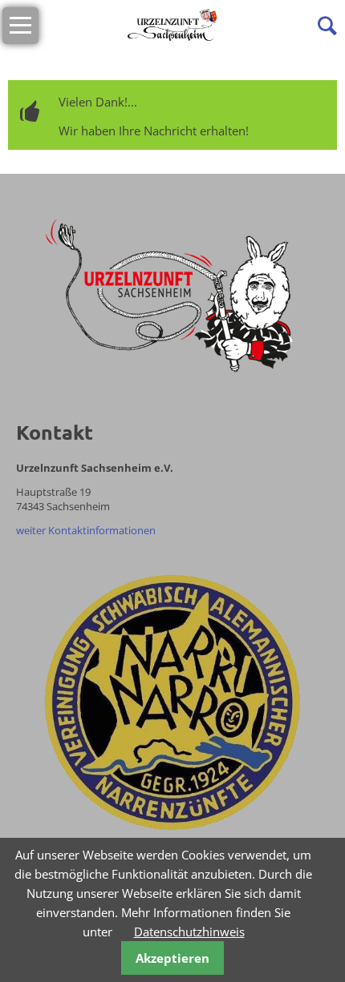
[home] (172, 24)
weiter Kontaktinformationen (86, 530)
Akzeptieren (172, 958)
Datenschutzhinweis (189, 932)
